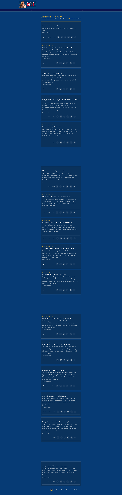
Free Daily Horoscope (28, 10)
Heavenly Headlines (57, 10)
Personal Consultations (75, 10)
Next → (70, 489)
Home (20, 10)
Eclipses (50, 10)
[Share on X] (62, 37)
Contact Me (65, 10)
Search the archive (75, 18)
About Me (44, 10)
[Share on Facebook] (58, 37)
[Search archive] (82, 10)
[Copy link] (75, 37)
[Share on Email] (72, 37)
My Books (37, 10)
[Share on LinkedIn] (68, 37)
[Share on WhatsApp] (65, 37)
